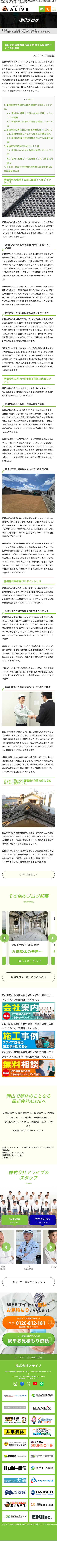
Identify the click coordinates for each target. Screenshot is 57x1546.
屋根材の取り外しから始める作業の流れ (29, 133)
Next (52, 938)
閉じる (30, 99)
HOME (4, 30)
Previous (4, 938)
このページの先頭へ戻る (30, 1357)
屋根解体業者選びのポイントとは (21, 146)
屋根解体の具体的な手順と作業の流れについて (28, 129)
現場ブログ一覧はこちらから (27, 977)
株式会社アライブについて (26, 30)
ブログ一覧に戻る (27, 874)
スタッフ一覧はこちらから (27, 1282)
